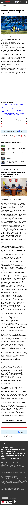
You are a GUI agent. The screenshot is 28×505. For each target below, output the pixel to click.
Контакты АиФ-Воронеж (8, 451)
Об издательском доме (8, 445)
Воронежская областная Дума (8, 196)
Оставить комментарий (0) (14, 125)
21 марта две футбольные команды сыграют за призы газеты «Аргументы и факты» (13, 106)
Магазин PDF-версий (7, 447)
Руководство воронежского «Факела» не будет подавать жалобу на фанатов (14, 114)
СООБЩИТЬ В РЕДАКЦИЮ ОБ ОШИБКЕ (11, 458)
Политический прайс (19, 453)
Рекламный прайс (6, 453)
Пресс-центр (19, 445)
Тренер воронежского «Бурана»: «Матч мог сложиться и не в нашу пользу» (16, 162)
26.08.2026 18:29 (4, 169)
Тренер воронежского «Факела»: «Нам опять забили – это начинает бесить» (16, 145)
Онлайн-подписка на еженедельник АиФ (13, 449)
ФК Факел (3, 34)
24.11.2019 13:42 (4, 5)
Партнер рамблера (13, 498)
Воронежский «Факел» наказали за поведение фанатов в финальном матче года (13, 110)
